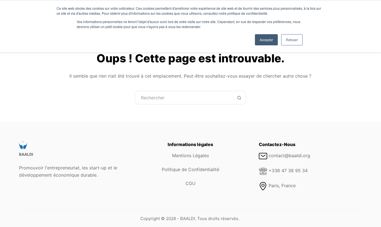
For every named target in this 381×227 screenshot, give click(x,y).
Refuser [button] (292, 39)
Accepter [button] (266, 39)
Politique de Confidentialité (190, 169)
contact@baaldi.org (289, 155)
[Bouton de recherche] (239, 97)
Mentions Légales (190, 155)
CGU (190, 183)
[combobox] (184, 98)
